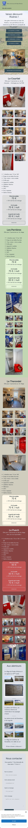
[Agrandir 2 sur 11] (24, 111)
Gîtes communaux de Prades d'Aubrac (15, 3)
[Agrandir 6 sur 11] (24, 129)
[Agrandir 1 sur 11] (11, 111)
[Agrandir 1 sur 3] (11, 678)
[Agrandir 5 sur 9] (11, 330)
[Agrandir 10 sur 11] (24, 146)
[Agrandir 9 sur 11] (11, 146)
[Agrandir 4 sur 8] (24, 421)
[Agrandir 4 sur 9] (21, 324)
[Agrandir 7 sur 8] (11, 438)
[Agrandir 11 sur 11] (24, 155)
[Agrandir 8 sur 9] (21, 337)
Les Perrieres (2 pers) (14, 34)
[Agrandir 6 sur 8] (24, 429)
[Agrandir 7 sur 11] (11, 137)
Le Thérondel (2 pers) (14, 39)
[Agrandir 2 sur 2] (21, 701)
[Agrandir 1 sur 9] (11, 317)
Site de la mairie (6, 8)
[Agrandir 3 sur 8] (11, 421)
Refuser (14, 824)
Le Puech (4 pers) (14, 43)
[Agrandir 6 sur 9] (21, 330)
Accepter (14, 821)
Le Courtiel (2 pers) (14, 30)
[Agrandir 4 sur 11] (24, 120)
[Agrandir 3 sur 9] (11, 324)
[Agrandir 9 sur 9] (21, 350)
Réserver (14, 222)
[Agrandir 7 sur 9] (11, 337)
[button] (26, 812)
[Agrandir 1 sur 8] (11, 412)
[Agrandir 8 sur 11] (24, 137)
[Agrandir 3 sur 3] (21, 685)
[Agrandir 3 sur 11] (11, 120)
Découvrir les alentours (14, 70)
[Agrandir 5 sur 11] (11, 129)
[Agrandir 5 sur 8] (11, 429)
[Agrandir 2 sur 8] (24, 412)
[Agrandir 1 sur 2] (11, 701)
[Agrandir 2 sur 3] (21, 678)
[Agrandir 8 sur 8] (24, 438)
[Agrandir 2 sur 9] (21, 317)
